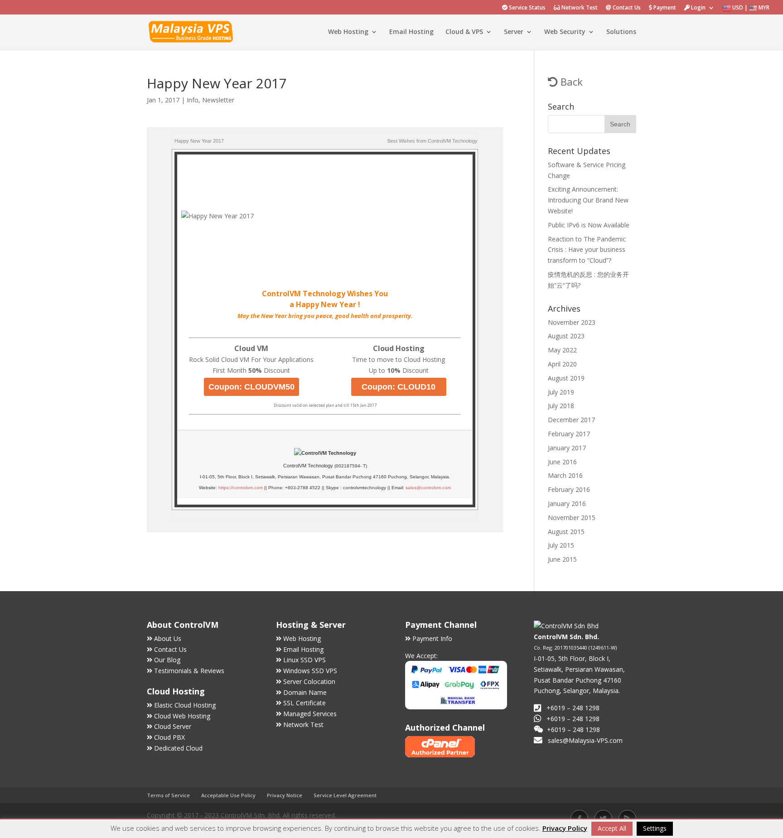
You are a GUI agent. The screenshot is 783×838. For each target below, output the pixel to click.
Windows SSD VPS (310, 670)
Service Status (527, 8)
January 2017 (567, 447)
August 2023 (566, 336)
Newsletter (218, 100)
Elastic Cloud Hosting (185, 705)
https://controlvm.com (240, 487)
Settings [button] (655, 828)
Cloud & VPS (464, 32)
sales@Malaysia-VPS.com (585, 740)
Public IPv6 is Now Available (588, 225)
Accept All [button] (612, 828)
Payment (664, 8)
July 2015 (561, 545)
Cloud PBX (169, 737)
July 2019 (561, 392)
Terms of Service (168, 795)
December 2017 (571, 419)
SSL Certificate (304, 702)
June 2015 (562, 559)
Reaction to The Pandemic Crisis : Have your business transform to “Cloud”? (587, 250)
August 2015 (566, 531)
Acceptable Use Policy (228, 795)
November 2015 (571, 517)
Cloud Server (172, 726)
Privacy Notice (284, 795)
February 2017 (569, 433)
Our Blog (167, 659)
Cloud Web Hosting (182, 716)
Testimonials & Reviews (189, 670)
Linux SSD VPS (304, 659)
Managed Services (310, 713)
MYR (763, 7)
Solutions (621, 32)
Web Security (564, 32)
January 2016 (567, 503)
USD (737, 7)
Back (570, 81)
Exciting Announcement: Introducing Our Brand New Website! (588, 200)
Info (192, 100)
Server (513, 32)
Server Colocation (309, 681)
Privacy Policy (564, 828)
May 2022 (562, 350)
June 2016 (562, 462)
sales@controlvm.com (428, 487)
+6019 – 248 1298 (572, 718)
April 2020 (562, 364)
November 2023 (571, 322)
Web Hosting (348, 32)
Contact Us (626, 8)
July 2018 (561, 405)
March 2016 (565, 475)
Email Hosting (411, 32)
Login (698, 8)
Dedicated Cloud (178, 748)
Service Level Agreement (345, 795)
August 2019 (566, 378)
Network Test (579, 8)
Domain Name (305, 692)
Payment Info (432, 638)
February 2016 (569, 489)
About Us (167, 638)
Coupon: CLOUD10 (398, 386)
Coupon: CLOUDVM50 (251, 386)
